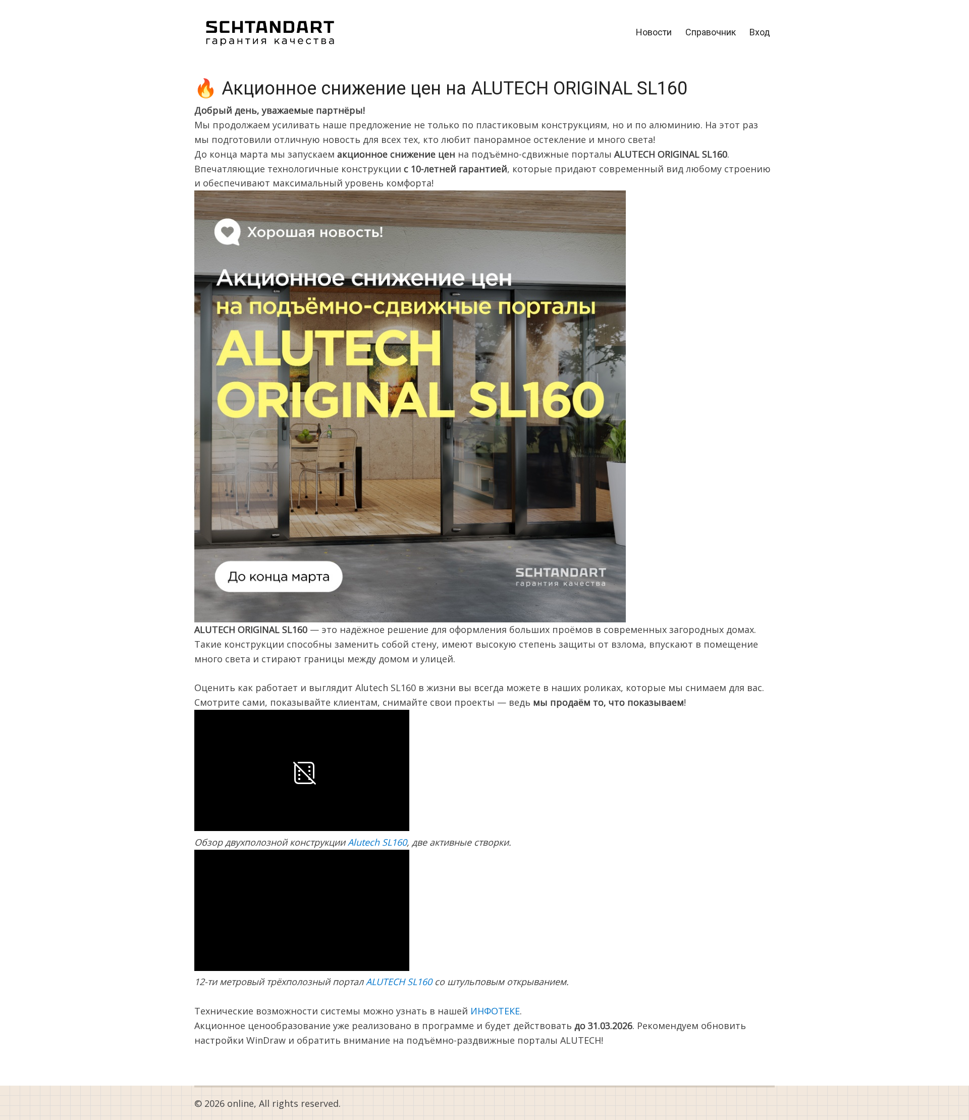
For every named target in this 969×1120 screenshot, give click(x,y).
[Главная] (270, 31)
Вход (759, 32)
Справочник (710, 32)
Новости (654, 32)
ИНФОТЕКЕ (495, 1011)
